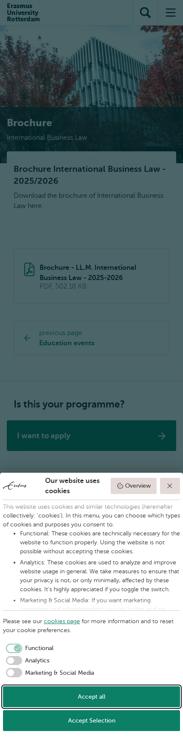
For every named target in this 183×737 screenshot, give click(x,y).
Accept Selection (91, 720)
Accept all (92, 697)
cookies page (62, 621)
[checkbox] (28, 648)
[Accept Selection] (170, 486)
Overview (138, 486)
